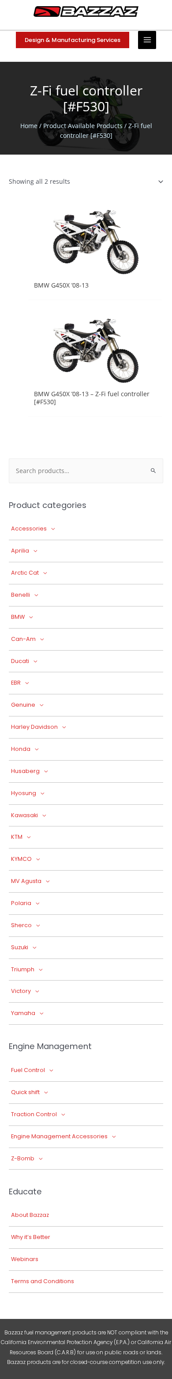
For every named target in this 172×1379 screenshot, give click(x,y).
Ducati (20, 661)
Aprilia (20, 550)
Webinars (24, 1259)
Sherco (21, 925)
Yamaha (23, 1013)
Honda (20, 749)
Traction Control (34, 1114)
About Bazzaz (30, 1215)
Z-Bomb (22, 1158)
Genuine (23, 704)
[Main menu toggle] (147, 40)
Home (28, 125)
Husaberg (25, 771)
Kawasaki (24, 815)
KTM (16, 837)
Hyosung (23, 793)
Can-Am (23, 639)
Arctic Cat (25, 572)
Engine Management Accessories (59, 1136)
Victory (21, 991)
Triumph (22, 969)
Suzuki (19, 947)
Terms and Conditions (42, 1281)
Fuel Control (28, 1070)
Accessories (29, 528)
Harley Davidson (34, 727)
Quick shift (25, 1092)
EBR (16, 682)
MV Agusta (26, 881)
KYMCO (21, 859)
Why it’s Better (30, 1237)
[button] (72, 40)
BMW (18, 617)
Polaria (21, 903)
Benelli (20, 595)
